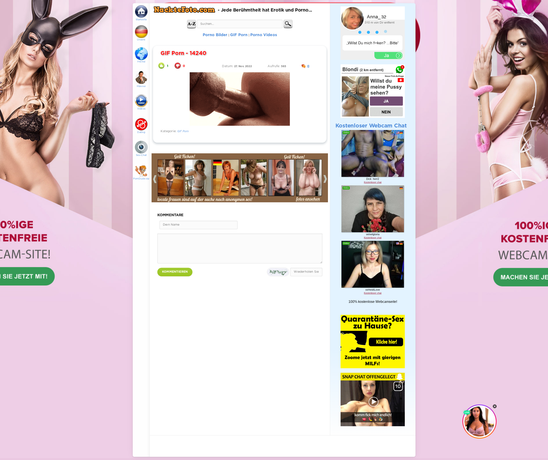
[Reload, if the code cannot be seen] (278, 272)
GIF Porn (183, 131)
